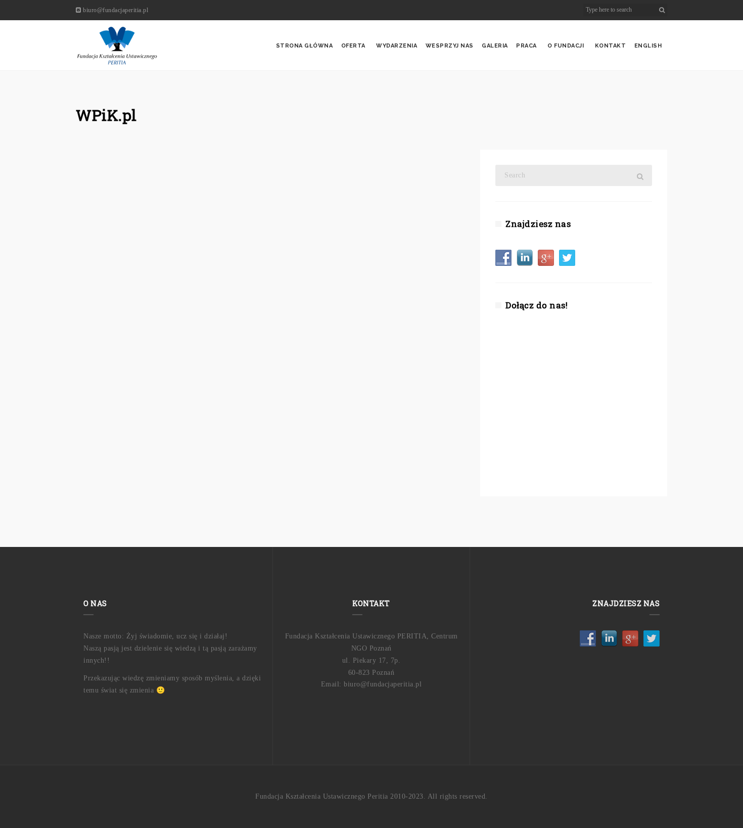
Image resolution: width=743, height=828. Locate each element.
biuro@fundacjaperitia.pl (115, 10)
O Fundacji (565, 45)
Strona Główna (304, 45)
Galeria (495, 45)
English (648, 45)
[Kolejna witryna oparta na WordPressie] (117, 45)
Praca (526, 45)
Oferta (353, 45)
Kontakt (610, 45)
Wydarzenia (396, 45)
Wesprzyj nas (450, 45)
